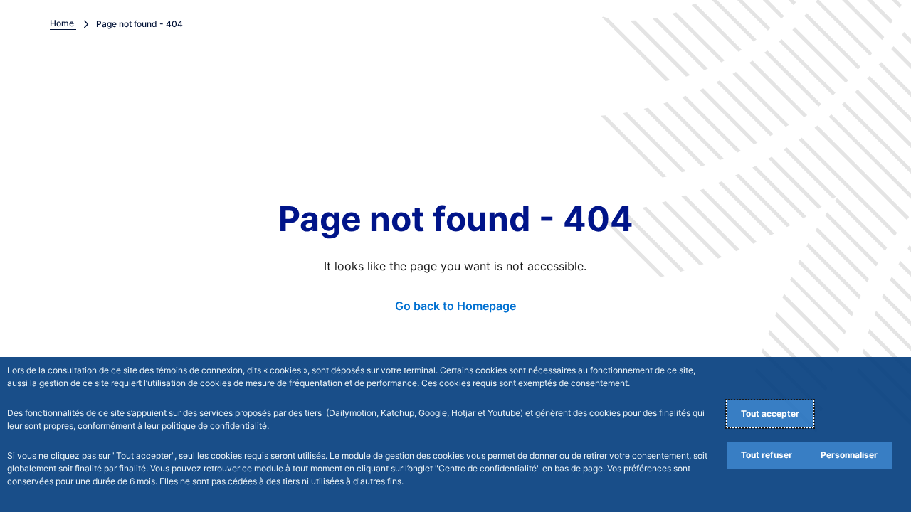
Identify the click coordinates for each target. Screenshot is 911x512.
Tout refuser (766, 454)
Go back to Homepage (455, 306)
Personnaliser (849, 454)
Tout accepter (770, 413)
